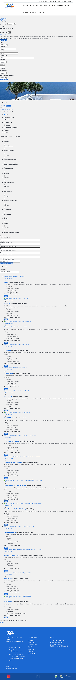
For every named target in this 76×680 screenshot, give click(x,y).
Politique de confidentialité (59, 646)
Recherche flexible (6, 28)
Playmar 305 (8, 578)
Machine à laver (9, 182)
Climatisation (8, 146)
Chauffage (7, 214)
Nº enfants (3, 70)
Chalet (7, 120)
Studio (7, 130)
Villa (6, 133)
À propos (33, 12)
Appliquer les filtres (6, 263)
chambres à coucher (7, 75)
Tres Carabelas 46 (10, 532)
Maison (7, 125)
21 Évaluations (8, 459)
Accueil (25, 5)
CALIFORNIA (8, 602)
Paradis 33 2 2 (8, 373)
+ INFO (6, 296)
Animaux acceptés (10, 159)
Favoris (64, 1)
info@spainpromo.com (16, 651)
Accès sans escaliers (10, 200)
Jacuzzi (6, 228)
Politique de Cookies (56, 642)
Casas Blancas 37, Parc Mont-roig (15, 509)
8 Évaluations (8, 575)
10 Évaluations (8, 278)
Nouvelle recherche (6, 109)
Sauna (6, 223)
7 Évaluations (8, 346)
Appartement (9, 117)
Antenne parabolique (11, 164)
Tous (6, 115)
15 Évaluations (8, 393)
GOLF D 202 (8, 396)
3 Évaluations (8, 551)
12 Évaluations (8, 300)
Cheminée (7, 209)
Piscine (6, 141)
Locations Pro (45, 5)
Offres (25, 12)
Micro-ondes (8, 191)
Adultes (2, 59)
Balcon (6, 219)
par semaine (15, 294)
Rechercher (3, 18)
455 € (8, 476)
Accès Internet (9, 150)
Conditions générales (57, 640)
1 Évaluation (7, 437)
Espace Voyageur (43, 1)
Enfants (2, 64)
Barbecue (7, 173)
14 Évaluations (8, 323)
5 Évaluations (8, 528)
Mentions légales (55, 644)
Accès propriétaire (55, 1)
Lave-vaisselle (8, 169)
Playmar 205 (8, 327)
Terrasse (6, 178)
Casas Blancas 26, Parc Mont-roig (15, 485)
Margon (6, 282)
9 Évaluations (8, 369)
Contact (41, 12)
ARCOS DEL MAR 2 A (11, 555)
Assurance (31, 653)
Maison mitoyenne (11, 128)
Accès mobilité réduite (11, 232)
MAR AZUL (7, 350)
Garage (6, 196)
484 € (9, 294)
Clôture (6, 205)
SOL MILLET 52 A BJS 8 (11, 441)
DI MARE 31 (7, 418)
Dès (5, 294)
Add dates (3, 40)
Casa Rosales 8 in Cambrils (13, 462)
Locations (34, 5)
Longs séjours (57, 5)
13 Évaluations (8, 505)
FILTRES (2, 20)
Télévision (7, 187)
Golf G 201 (7, 304)
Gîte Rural (8, 122)
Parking (6, 155)
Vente (67, 5)
